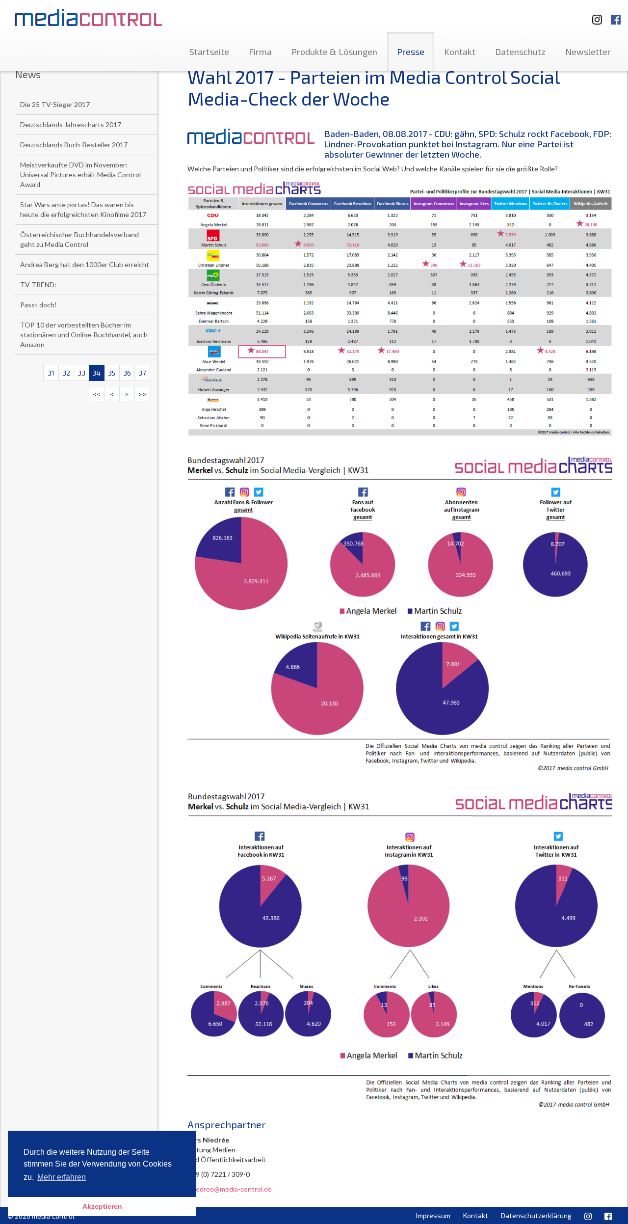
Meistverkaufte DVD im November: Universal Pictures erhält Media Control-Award (81, 175)
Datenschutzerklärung (536, 1215)
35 (111, 373)
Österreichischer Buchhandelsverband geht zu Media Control (79, 239)
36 (127, 373)
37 (142, 373)
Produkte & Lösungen (334, 51)
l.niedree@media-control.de (229, 1189)
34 (96, 373)
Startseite (209, 51)
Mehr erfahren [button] (61, 1177)
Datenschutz (520, 51)
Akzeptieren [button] (102, 1206)
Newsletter (588, 51)
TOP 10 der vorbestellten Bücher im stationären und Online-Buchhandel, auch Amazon (84, 335)
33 (81, 373)
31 (51, 373)
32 (66, 373)
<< (97, 394)
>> (142, 394)
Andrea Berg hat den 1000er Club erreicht (84, 264)
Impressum (433, 1215)
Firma (260, 51)
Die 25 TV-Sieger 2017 (55, 104)
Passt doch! (38, 304)
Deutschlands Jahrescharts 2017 (70, 124)
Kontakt (459, 51)
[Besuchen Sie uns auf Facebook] (615, 15)
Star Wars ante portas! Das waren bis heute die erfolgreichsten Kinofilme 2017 (83, 209)
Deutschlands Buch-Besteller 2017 (74, 144)
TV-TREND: (38, 284)
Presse (410, 51)
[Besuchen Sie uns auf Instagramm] (594, 15)
